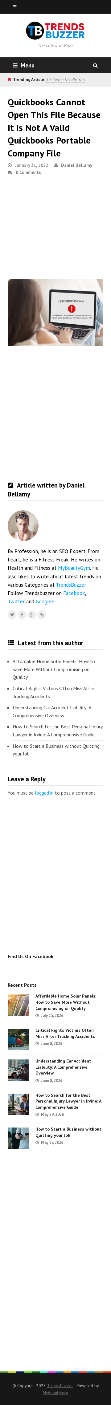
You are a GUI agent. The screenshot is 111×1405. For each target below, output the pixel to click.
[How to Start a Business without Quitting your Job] (18, 1138)
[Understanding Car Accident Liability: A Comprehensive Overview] (18, 1070)
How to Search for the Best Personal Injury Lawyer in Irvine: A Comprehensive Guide (57, 730)
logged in (44, 793)
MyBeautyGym (74, 568)
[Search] (95, 65)
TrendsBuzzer (71, 584)
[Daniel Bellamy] (41, 614)
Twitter (16, 601)
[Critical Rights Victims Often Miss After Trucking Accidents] (18, 1039)
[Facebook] (22, 614)
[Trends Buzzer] (55, 36)
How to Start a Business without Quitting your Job (56, 750)
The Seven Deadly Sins (65, 79)
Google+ (45, 601)
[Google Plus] (31, 614)
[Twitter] (12, 614)
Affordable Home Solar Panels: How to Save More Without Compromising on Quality (54, 669)
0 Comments (28, 172)
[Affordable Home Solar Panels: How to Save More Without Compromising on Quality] (18, 1005)
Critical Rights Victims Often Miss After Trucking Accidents (53, 692)
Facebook (74, 593)
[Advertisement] (55, 230)
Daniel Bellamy (76, 165)
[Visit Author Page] (23, 525)
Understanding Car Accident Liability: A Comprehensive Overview (52, 711)
